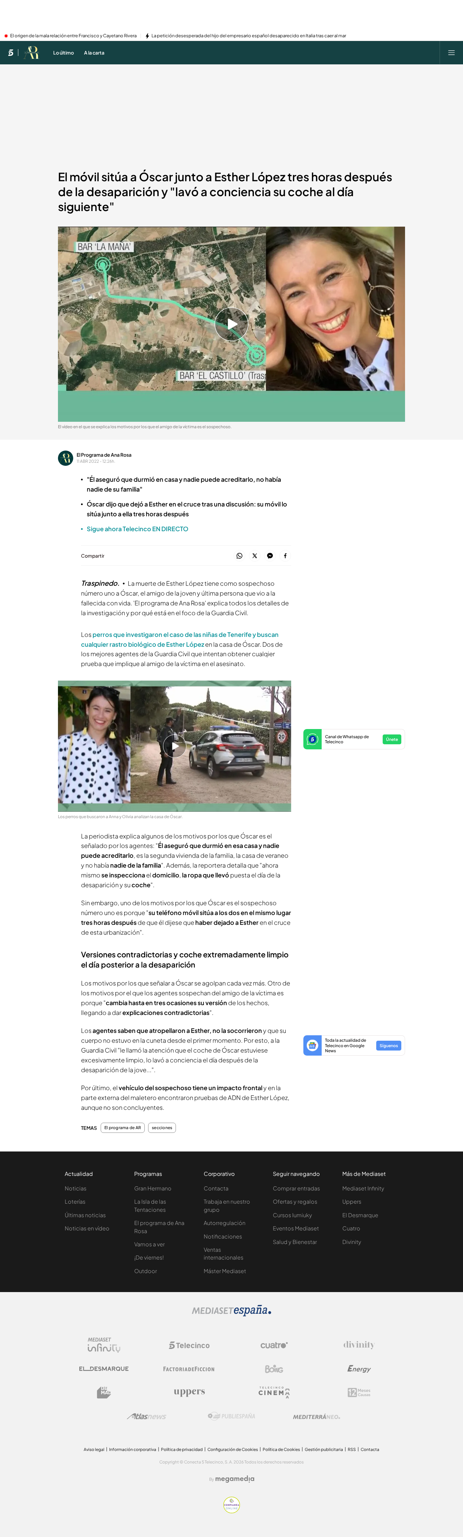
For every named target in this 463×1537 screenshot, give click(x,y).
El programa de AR (122, 1128)
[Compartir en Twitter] (255, 556)
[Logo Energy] (359, 1369)
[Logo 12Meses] (359, 1392)
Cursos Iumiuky (292, 1215)
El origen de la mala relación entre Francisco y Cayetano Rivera (73, 36)
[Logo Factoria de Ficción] (189, 1369)
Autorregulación (224, 1222)
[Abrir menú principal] (451, 52)
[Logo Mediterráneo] (316, 1416)
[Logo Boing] (274, 1369)
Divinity (351, 1241)
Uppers (351, 1201)
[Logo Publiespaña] (231, 1416)
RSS (352, 1449)
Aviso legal (94, 1449)
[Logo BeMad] (104, 1392)
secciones (162, 1128)
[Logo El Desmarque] (103, 1369)
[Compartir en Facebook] (285, 556)
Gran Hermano (153, 1188)
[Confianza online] (231, 1511)
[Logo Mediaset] (231, 1314)
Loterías (75, 1201)
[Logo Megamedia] (235, 1479)
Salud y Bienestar (295, 1241)
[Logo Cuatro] (274, 1345)
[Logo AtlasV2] (146, 1416)
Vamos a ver (149, 1244)
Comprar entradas (296, 1188)
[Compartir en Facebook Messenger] (270, 556)
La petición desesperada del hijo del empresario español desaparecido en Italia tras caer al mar (249, 36)
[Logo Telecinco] (189, 1345)
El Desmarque (360, 1215)
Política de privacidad (182, 1449)
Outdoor (145, 1270)
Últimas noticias (85, 1215)
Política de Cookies (281, 1449)
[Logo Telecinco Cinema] (274, 1392)
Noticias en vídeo (87, 1228)
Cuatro (351, 1228)
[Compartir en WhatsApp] (239, 556)
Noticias (75, 1188)
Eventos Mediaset (296, 1228)
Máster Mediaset (225, 1270)
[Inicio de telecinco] (10, 52)
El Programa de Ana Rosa (104, 454)
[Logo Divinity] (359, 1345)
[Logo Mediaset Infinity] (104, 1345)
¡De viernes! (149, 1257)
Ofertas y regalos (295, 1201)
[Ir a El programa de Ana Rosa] (31, 52)
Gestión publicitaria (324, 1449)
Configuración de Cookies (232, 1449)
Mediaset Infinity (363, 1188)
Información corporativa (132, 1449)
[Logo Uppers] (189, 1392)
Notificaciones (223, 1236)
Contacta (216, 1188)
